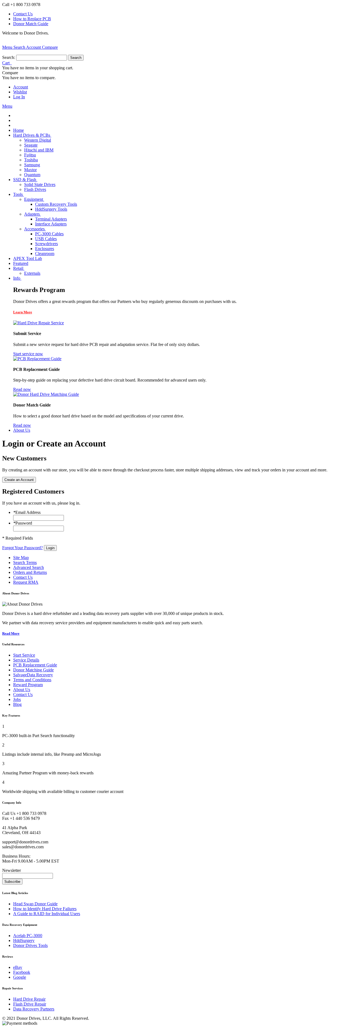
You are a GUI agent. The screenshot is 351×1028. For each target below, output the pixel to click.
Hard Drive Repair (29, 999)
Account (20, 87)
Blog (17, 704)
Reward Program (28, 684)
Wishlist (20, 92)
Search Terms (25, 562)
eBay (17, 967)
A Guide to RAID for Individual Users (46, 913)
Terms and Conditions (32, 679)
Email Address (27, 512)
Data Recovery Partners (33, 1009)
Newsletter (11, 870)
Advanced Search (28, 567)
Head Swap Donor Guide (35, 903)
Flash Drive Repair (29, 1004)
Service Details (26, 660)
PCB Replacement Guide (35, 665)
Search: (8, 57)
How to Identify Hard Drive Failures (45, 908)
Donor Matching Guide (33, 670)
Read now (22, 389)
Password (22, 523)
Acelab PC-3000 (27, 935)
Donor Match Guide (30, 23)
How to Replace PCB (32, 18)
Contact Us (23, 14)
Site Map (21, 557)
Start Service (24, 655)
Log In (19, 97)
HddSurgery (24, 940)
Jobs (17, 699)
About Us (21, 689)
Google (19, 977)
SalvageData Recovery (33, 674)
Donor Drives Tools (30, 945)
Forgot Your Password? (22, 547)
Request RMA (25, 582)
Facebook (21, 972)
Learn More (22, 312)
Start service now (28, 353)
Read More (10, 633)
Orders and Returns (30, 572)
